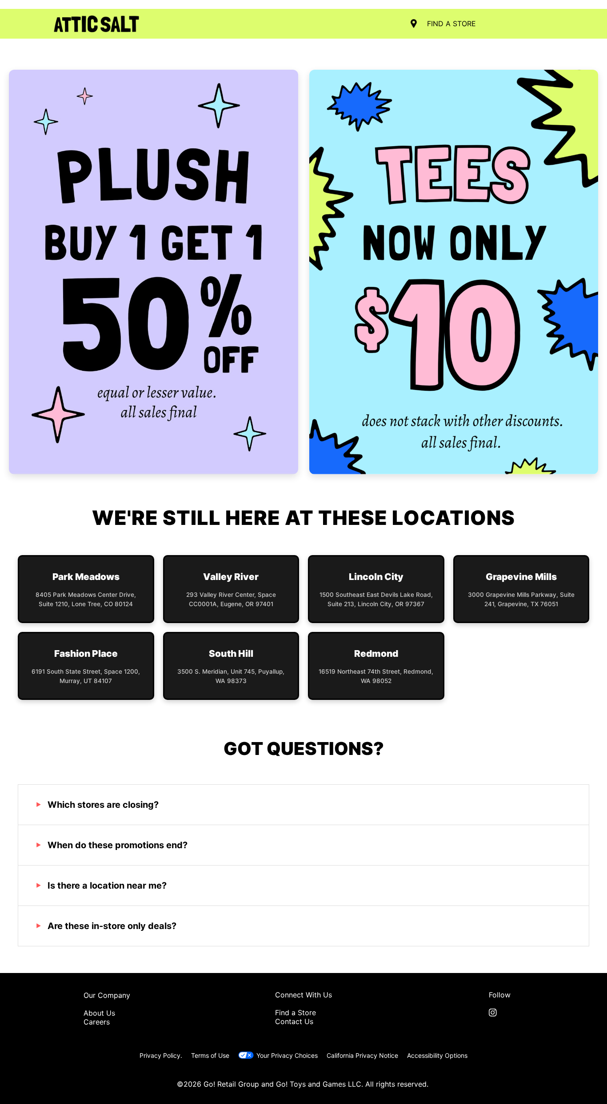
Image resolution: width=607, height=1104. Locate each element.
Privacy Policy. (161, 1055)
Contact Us (294, 1021)
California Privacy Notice (362, 1055)
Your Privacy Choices (286, 1055)
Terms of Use (210, 1055)
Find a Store (295, 1012)
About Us (99, 1013)
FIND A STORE (451, 23)
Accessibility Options (437, 1055)
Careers (97, 1021)
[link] (500, 1012)
